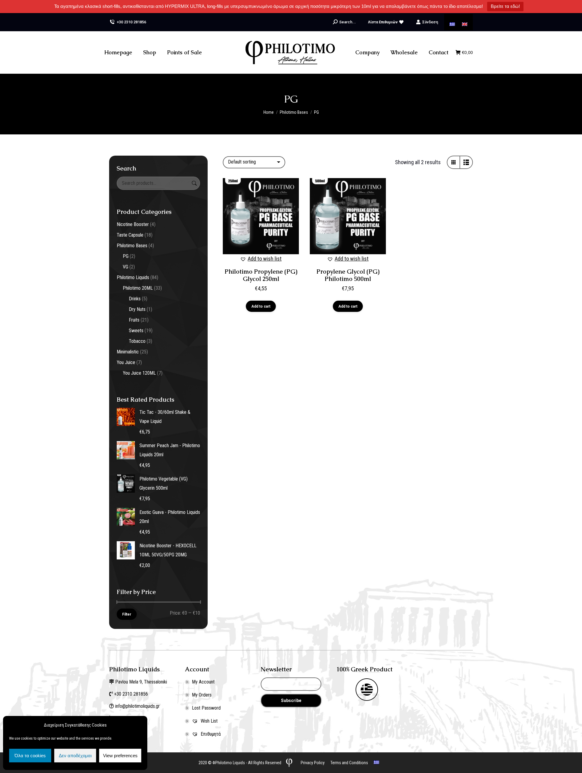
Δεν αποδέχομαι (75, 755)
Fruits (134, 320)
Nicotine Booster (133, 224)
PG (126, 256)
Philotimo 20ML (138, 288)
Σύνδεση (430, 22)
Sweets (136, 330)
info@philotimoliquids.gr (138, 706)
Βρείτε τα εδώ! (505, 6)
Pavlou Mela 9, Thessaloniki (141, 682)
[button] (261, 258)
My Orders (202, 695)
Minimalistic (128, 352)
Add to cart (260, 306)
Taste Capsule (130, 235)
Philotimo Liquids (133, 277)
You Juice (126, 362)
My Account (203, 682)
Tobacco (137, 341)
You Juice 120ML (139, 373)
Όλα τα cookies (30, 755)
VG (125, 267)
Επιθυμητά (210, 734)
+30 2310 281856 (131, 22)
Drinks (135, 299)
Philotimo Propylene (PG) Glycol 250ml (261, 275)
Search (194, 183)
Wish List (208, 721)
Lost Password (206, 708)
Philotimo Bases (132, 245)
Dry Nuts (137, 309)
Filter (126, 614)
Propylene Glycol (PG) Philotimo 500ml (348, 275)
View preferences (120, 755)
